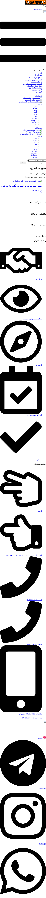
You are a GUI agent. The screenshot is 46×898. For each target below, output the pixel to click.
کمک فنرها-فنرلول (35, 88)
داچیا (35, 112)
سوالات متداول (24, 102)
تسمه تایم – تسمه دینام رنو (32, 84)
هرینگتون (34, 122)
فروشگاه (38, 96)
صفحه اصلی (27, 98)
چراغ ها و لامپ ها (35, 78)
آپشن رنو (39, 73)
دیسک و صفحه (36, 82)
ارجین (35, 124)
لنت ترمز (38, 92)
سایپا (35, 114)
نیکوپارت (34, 120)
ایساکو (35, 108)
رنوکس (34, 118)
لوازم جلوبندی (37, 90)
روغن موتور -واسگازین (34, 86)
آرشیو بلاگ (29, 100)
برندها (40, 104)
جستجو (23, 162)
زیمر (35, 116)
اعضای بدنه (38, 75)
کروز (35, 110)
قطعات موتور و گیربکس (33, 80)
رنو (36, 106)
